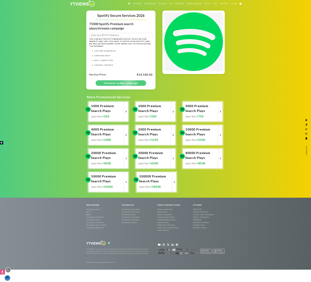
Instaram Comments (95, 222)
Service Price (97, 74)
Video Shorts (163, 222)
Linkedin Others (200, 228)
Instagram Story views (96, 225)
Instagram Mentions (95, 228)
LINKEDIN (197, 220)
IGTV (88, 212)
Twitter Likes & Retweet (203, 215)
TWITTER (197, 209)
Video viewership (165, 209)
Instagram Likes (93, 209)
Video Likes (162, 212)
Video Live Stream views (168, 228)
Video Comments (164, 215)
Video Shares (163, 230)
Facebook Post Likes (131, 212)
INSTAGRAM (92, 205)
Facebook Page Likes (131, 209)
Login (234, 4)
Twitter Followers (201, 212)
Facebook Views (129, 215)
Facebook (128, 205)
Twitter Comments (201, 217)
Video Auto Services (166, 225)
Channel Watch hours (166, 220)
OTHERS (197, 205)
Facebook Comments (131, 217)
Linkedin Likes (199, 225)
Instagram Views (93, 220)
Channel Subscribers (166, 217)
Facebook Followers (130, 220)
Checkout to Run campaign (121, 83)
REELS (88, 215)
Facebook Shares (129, 222)
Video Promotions (168, 205)
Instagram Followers (95, 217)
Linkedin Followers (201, 222)
